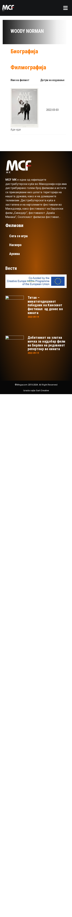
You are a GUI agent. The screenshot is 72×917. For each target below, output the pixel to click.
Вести (19, 472)
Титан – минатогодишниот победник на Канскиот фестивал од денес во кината (45, 305)
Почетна (22, 425)
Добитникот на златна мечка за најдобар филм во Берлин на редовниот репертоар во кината (46, 343)
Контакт (22, 483)
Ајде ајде (16, 129)
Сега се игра (18, 236)
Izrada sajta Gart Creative (36, 390)
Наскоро (15, 245)
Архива (14, 254)
